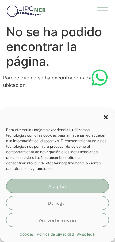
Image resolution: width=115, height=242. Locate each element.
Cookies (27, 234)
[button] (106, 117)
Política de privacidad (55, 234)
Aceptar (57, 186)
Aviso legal (86, 234)
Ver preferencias (57, 220)
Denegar (57, 203)
